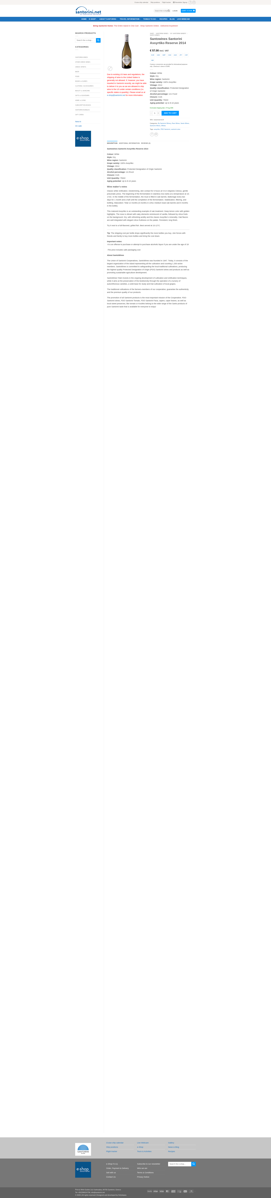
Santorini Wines (81, 57)
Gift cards (79, 114)
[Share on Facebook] (152, 134)
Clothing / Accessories (84, 86)
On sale (78, 126)
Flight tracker (166, 2)
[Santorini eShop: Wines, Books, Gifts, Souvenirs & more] (91, 11)
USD (158, 55)
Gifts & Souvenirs (82, 95)
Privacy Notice (143, 1177)
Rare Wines (176, 123)
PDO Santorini (165, 129)
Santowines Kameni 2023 (148, 940)
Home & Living (80, 100)
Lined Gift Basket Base (148, 1030)
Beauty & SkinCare (82, 91)
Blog (172, 19)
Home (84, 19)
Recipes (163, 19)
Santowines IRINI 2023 (148, 760)
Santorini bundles (82, 110)
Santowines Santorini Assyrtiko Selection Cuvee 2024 (148, 1120)
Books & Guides (81, 81)
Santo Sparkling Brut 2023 (148, 580)
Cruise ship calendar (141, 2)
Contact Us (111, 1177)
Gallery (171, 1143)
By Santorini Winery (178, 33)
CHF (186, 55)
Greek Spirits (80, 67)
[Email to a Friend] (156, 134)
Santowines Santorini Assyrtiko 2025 (148, 670)
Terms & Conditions (145, 1173)
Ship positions (155, 2)
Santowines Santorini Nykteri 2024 (148, 850)
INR (152, 60)
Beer (77, 71)
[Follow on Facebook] (190, 2)
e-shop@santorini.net (116, 95)
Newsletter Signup (181, 2)
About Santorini (107, 19)
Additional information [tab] (129, 143)
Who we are (142, 1168)
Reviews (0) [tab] (145, 143)
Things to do (149, 19)
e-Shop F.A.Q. (112, 1164)
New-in (78, 122)
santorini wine (175, 129)
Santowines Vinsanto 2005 (148, 490)
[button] (175, 11)
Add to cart (170, 113)
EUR (152, 55)
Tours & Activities (144, 1151)
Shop (152, 33)
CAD (169, 55)
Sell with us (111, 1173)
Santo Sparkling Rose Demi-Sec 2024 (148, 400)
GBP (163, 55)
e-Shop (92, 19)
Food (77, 76)
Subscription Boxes (83, 105)
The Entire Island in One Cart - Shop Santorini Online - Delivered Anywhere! (135, 26)
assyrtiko (157, 129)
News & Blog (173, 1147)
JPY (181, 55)
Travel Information (130, 19)
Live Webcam (183, 19)
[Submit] (169, 11)
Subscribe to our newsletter (148, 1164)
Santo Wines (155, 35)
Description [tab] (112, 143)
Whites (163, 125)
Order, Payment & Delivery (117, 1168)
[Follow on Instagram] (194, 2)
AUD (175, 55)
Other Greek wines (82, 62)
